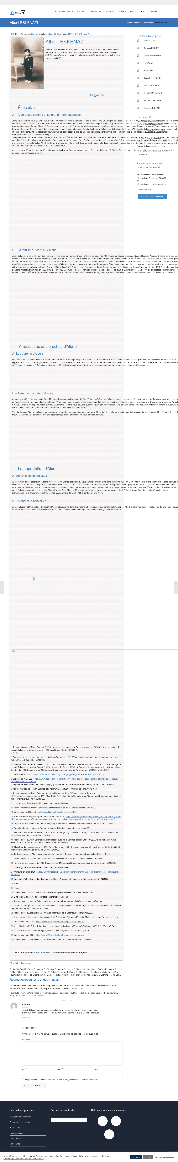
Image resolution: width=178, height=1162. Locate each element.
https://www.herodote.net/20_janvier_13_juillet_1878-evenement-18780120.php (69, 774)
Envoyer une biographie (20, 1116)
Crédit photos (16, 1138)
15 (21, 258)
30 (45, 414)
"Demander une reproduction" (30, 995)
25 (88, 398)
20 (12, 854)
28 (86, 407)
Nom (24, 1069)
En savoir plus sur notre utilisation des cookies (23, 1158)
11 (66, 145)
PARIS (34, 33)
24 (16, 364)
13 (40, 152)
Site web (95, 1069)
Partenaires (15, 1143)
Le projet (110, 11)
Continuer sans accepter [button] (164, 1157)
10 (25, 145)
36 (12, 930)
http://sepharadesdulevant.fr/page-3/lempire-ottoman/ (91, 819)
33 (12, 917)
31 (55, 481)
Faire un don (15, 1127)
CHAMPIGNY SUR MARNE (79, 33)
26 (57, 401)
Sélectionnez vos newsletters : (150, 174)
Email (59, 1069)
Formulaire (77, 988)
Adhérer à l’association (20, 1122)
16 (12, 828)
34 (101, 492)
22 (174, 272)
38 (62, 509)
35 (12, 926)
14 (12, 816)
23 (114, 359)
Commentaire (27, 1039)
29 (175, 411)
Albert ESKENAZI (43, 952)
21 (30, 272)
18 (70, 266)
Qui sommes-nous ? (64, 11)
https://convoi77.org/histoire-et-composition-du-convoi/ (60, 921)
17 (73, 261)
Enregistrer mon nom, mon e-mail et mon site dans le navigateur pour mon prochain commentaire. (61, 1079)
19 (80, 269)
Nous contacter (16, 1132)
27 (65, 404)
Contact (133, 11)
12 (96, 149)
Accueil (129, 22)
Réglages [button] (147, 1157)
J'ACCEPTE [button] (135, 1157)
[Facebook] (12, 2)
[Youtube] (17, 2)
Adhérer (122, 11)
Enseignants (154, 11)
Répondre (26, 1017)
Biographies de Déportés (143, 22)
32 (68, 487)
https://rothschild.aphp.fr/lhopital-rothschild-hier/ (56, 812)
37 (12, 935)
